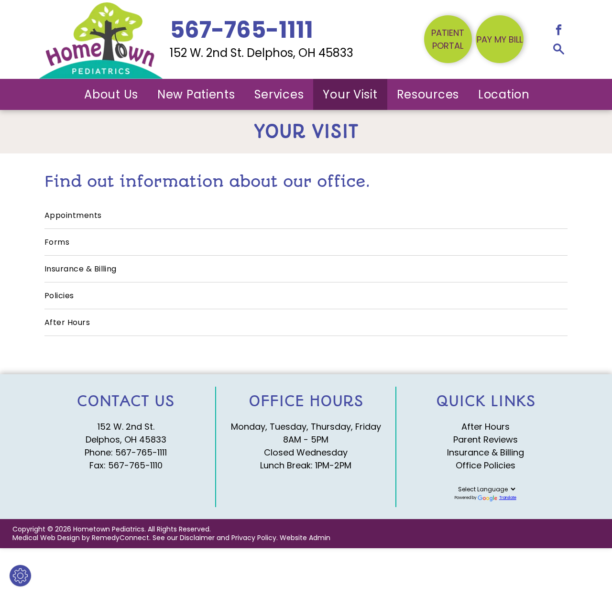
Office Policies (485, 465)
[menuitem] (111, 94)
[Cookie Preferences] (20, 575)
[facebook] (558, 31)
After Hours (485, 427)
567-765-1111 (141, 452)
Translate (507, 497)
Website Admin (305, 537)
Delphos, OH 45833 (126, 439)
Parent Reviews (485, 439)
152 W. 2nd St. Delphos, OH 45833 (261, 53)
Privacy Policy (253, 537)
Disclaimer (197, 537)
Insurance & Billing (485, 452)
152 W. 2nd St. (126, 427)
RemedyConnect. (121, 537)
